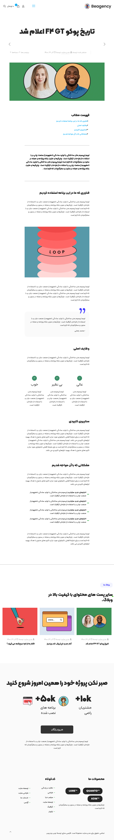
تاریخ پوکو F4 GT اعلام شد (97, 644)
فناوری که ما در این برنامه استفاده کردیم (72, 121)
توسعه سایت (48, 802)
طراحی (50, 792)
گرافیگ (50, 806)
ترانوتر (51, 811)
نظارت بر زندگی (47, 787)
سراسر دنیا (49, 797)
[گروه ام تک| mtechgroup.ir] (98, 6)
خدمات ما (24, 797)
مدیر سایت (65, 52)
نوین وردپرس (51, 833)
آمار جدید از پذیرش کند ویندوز (59, 644)
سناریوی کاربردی (80, 129)
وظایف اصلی (82, 125)
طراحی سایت (23, 793)
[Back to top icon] (10, 832)
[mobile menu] (33, 6)
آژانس (26, 802)
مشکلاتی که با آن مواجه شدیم (75, 134)
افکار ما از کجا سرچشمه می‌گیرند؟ (21, 644)
